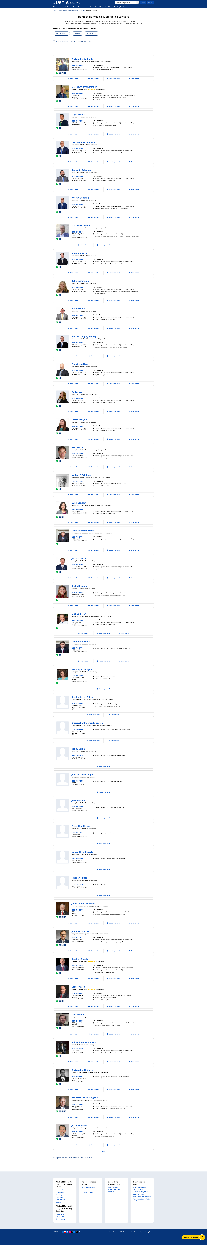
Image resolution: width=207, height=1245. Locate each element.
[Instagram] (70, 1232)
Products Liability (87, 1192)
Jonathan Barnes (80, 253)
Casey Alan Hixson (81, 826)
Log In (143, 2)
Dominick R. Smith (81, 641)
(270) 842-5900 (77, 858)
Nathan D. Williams (81, 475)
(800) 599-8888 (77, 454)
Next (103, 1152)
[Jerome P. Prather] (62, 936)
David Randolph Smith (83, 530)
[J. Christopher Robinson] (62, 908)
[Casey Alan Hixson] (62, 831)
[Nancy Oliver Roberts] (62, 857)
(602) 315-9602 (77, 703)
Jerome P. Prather (80, 931)
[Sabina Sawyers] (62, 424)
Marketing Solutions (120, 7)
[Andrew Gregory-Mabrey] (62, 341)
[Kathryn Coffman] (62, 286)
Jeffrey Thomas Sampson (84, 1042)
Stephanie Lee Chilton (83, 697)
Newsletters (108, 7)
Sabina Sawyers (79, 419)
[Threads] (72, 1232)
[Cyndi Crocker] (62, 507)
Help (121, 1232)
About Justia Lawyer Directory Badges (139, 1188)
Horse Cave (59, 1197)
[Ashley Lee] (62, 396)
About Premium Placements (142, 1196)
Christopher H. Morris (82, 1070)
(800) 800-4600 (77, 121)
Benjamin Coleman (81, 170)
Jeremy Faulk (78, 308)
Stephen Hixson (79, 877)
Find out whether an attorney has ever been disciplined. (115, 1189)
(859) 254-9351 (77, 938)
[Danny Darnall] (62, 753)
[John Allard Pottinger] (62, 779)
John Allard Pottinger (82, 774)
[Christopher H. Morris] (62, 1075)
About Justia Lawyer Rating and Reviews (141, 1200)
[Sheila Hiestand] (62, 591)
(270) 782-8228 (77, 807)
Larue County (60, 1217)
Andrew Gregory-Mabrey (84, 336)
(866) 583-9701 (77, 1076)
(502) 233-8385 (77, 592)
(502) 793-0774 (77, 884)
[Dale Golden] (62, 1019)
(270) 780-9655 (77, 833)
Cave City (59, 1195)
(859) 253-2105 (77, 1104)
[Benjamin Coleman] (62, 175)
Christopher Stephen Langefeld (88, 722)
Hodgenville (60, 1192)
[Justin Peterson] (62, 1130)
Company (116, 1232)
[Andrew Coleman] (62, 202)
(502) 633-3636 (77, 910)
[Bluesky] (74, 1232)
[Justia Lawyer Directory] (61, 2)
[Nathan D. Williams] (62, 480)
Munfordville (60, 1190)
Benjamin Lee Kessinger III (85, 1097)
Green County (60, 1219)
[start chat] (202, 1237)
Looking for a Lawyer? (190, 1237)
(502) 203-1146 (77, 729)
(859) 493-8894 (77, 93)
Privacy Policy (138, 1232)
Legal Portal (108, 1232)
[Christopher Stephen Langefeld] (62, 727)
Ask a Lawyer (67, 7)
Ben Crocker (78, 447)
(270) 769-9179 (77, 755)
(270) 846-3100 (77, 509)
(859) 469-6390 (77, 1132)
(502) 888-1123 (77, 993)
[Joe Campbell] (62, 805)
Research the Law (78, 7)
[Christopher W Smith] (62, 64)
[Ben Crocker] (62, 452)
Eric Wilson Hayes (80, 364)
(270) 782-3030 (77, 620)
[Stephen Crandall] (62, 964)
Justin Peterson (79, 1125)
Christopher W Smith (82, 59)
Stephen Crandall (80, 959)
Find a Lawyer (57, 7)
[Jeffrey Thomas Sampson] (62, 1047)
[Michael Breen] (62, 618)
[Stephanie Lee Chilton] (62, 702)
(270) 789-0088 (77, 481)
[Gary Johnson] (62, 991)
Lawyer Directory (62, 10)
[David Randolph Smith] (62, 535)
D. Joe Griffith (78, 114)
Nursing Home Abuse (88, 1187)
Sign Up (150, 2)
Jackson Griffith (79, 558)
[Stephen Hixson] (62, 882)
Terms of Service (128, 1232)
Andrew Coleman (80, 197)
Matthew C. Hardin (81, 225)
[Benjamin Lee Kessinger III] (62, 1102)
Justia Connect (100, 1232)
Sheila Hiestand (79, 586)
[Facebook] (67, 1232)
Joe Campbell (78, 800)
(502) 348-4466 (77, 781)
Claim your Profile (138, 1194)
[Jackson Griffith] (62, 563)
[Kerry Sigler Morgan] (62, 674)
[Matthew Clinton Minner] (62, 91)
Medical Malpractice (73, 10)
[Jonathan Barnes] (62, 258)
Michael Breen (79, 613)
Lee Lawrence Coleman (83, 142)
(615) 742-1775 (77, 65)
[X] (77, 1232)
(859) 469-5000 (77, 1021)
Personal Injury (86, 1190)
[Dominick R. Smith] (62, 646)
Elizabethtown (60, 1200)
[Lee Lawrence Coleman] (62, 147)
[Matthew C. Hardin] (62, 230)
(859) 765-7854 (77, 966)
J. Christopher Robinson (83, 903)
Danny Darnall (79, 748)
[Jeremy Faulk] (62, 313)
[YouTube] (65, 1232)
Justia (54, 10)
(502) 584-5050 (77, 1049)
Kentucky (82, 10)
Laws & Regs (99, 7)
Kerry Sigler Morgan (82, 669)
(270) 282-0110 (77, 232)
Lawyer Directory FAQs (140, 1192)
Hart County (60, 1214)
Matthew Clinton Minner (84, 86)
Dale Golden (78, 1014)
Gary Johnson (78, 986)
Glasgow (58, 1202)
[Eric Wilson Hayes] (62, 369)
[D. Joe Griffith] (62, 119)
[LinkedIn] (63, 1232)
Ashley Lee (77, 391)
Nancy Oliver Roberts (82, 852)
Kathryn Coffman (80, 281)
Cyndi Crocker (79, 502)
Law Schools (90, 7)
